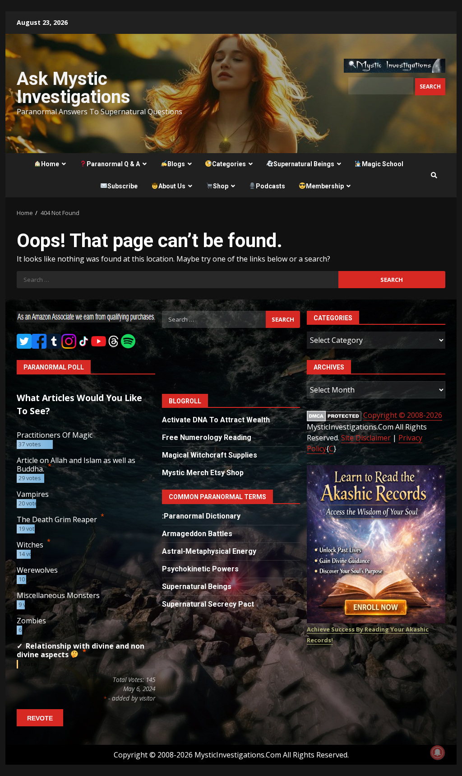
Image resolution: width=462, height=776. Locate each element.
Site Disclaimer (366, 438)
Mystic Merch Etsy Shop (203, 472)
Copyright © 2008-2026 (402, 415)
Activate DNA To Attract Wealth (216, 420)
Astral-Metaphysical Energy (209, 551)
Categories (229, 164)
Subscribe (122, 186)
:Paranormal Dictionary (201, 516)
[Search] (434, 175)
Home (50, 164)
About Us (171, 186)
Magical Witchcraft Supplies (209, 455)
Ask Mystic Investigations (73, 88)
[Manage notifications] (437, 752)
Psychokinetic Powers (200, 569)
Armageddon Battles (197, 533)
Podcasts (270, 186)
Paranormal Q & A (113, 164)
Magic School (382, 164)
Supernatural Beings (303, 164)
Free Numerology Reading (206, 437)
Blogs (176, 164)
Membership (325, 186)
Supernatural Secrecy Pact (208, 604)
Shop (220, 186)
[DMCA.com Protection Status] (334, 415)
